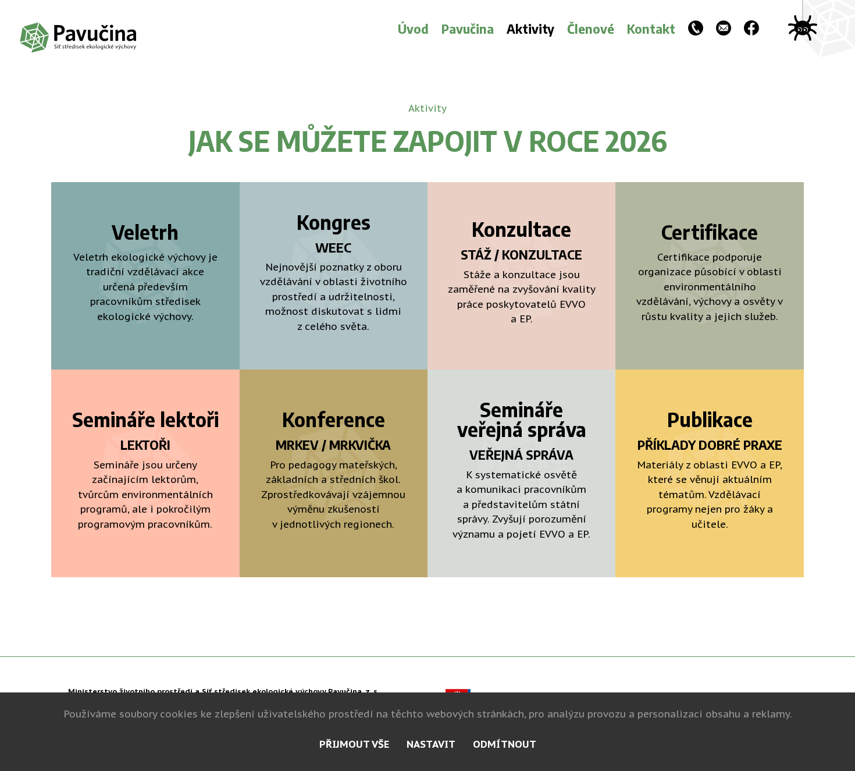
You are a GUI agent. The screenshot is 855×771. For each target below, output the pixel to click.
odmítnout (504, 744)
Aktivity (530, 28)
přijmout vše (354, 744)
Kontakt (651, 28)
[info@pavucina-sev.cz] (724, 29)
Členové (590, 28)
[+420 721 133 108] (696, 29)
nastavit (431, 744)
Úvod (413, 28)
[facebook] (751, 29)
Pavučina (467, 28)
